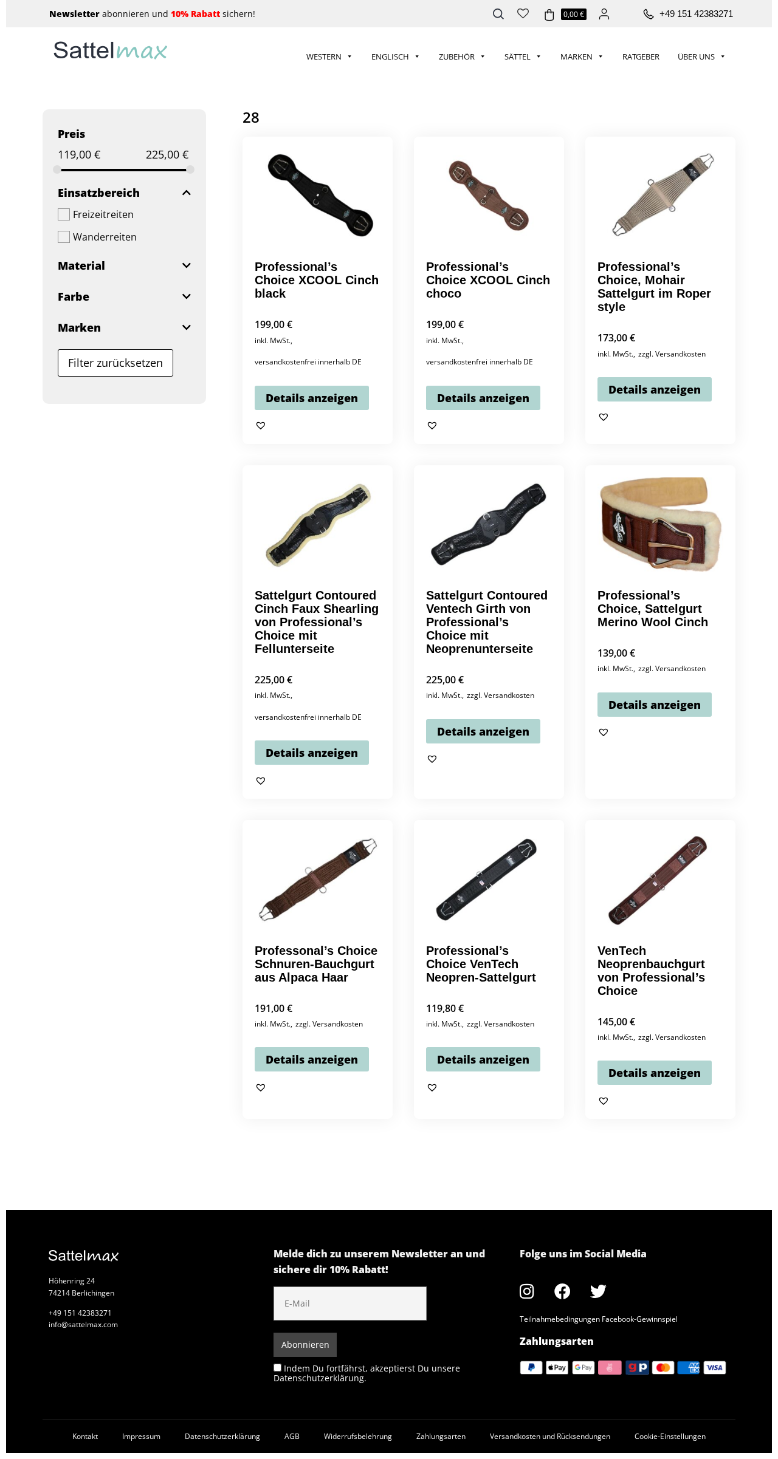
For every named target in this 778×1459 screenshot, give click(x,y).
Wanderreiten (105, 237)
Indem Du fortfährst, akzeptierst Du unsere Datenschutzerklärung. (367, 1373)
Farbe (73, 296)
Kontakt (85, 1436)
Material (81, 265)
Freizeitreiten (103, 214)
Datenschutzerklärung (222, 1436)
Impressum (141, 1436)
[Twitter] (598, 1290)
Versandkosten (680, 354)
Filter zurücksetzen (115, 362)
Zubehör (457, 56)
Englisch (390, 56)
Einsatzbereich (99, 192)
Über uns (696, 56)
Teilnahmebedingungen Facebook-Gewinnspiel (599, 1319)
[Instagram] (527, 1290)
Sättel (517, 56)
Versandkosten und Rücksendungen (550, 1436)
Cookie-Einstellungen (670, 1436)
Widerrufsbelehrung (358, 1436)
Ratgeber (640, 56)
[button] (261, 425)
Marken (576, 56)
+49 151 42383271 (696, 14)
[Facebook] (562, 1290)
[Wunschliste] (523, 12)
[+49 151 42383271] (648, 14)
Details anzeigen (312, 398)
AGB (292, 1436)
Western (324, 56)
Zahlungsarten (441, 1436)
